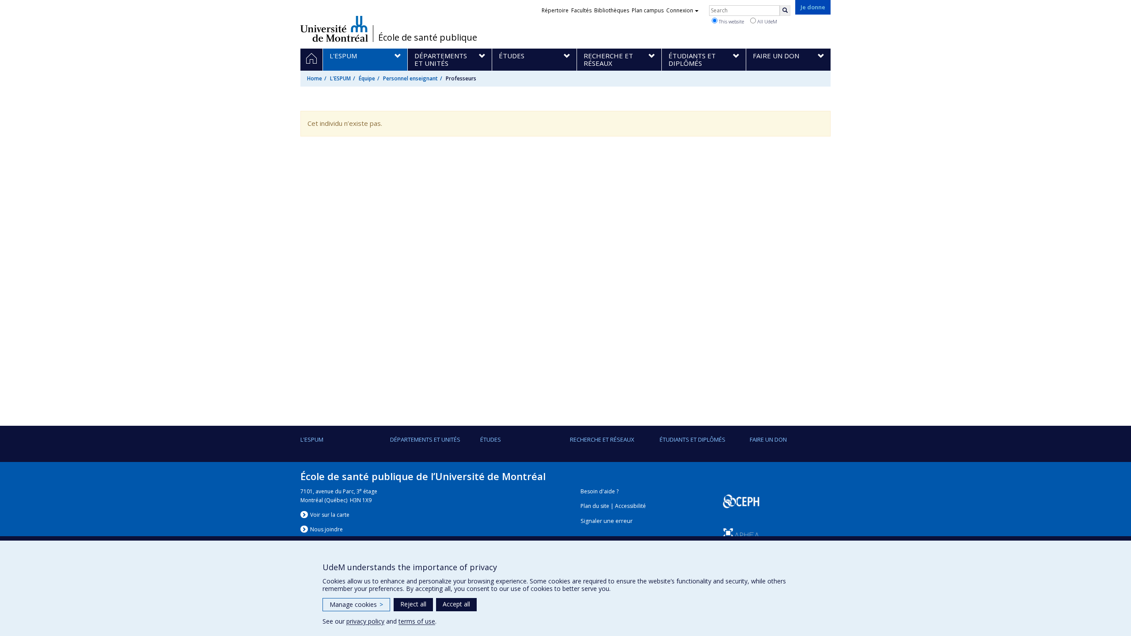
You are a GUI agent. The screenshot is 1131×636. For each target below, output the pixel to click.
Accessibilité (630, 506)
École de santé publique (427, 37)
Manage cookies (356, 604)
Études (490, 439)
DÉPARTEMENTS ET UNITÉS (425, 439)
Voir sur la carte (329, 515)
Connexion (679, 10)
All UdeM (766, 21)
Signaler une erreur (607, 521)
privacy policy (365, 621)
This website (730, 21)
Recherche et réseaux (602, 439)
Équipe (367, 78)
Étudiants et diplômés (692, 439)
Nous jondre (326, 529)
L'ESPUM (340, 78)
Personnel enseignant (410, 78)
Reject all (413, 604)
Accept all (456, 604)
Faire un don (768, 439)
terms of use (417, 621)
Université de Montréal (334, 28)
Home (314, 78)
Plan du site (595, 506)
